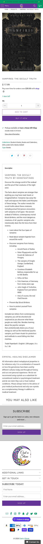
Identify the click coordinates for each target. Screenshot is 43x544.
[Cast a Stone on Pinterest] (19, 514)
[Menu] (1, 5)
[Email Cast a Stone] (7, 514)
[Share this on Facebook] (18, 155)
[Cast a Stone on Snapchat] (23, 514)
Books (8, 147)
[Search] (34, 5)
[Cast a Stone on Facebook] (11, 514)
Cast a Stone (24, 538)
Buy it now (21, 118)
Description (8, 168)
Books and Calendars (29, 142)
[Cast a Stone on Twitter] (31, 514)
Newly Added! (19, 145)
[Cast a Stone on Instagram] (15, 514)
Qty (3, 101)
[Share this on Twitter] (12, 155)
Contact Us (33, 542)
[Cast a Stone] (21, 5)
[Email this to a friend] (30, 155)
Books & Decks (16, 142)
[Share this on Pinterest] (24, 155)
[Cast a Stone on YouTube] (35, 514)
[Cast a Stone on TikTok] (27, 514)
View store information (12, 134)
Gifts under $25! (8, 145)
